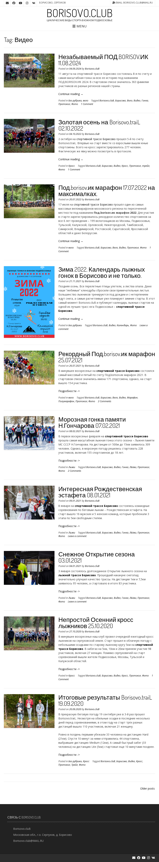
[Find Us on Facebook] (13, 3)
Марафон (132, 397)
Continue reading (70, 94)
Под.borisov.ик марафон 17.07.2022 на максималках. (106, 190)
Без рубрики (75, 100)
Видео (137, 100)
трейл (145, 165)
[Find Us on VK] (33, 3)
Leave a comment (77, 536)
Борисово (120, 100)
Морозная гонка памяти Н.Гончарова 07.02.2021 (92, 422)
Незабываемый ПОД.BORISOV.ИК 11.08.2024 (103, 60)
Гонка (145, 100)
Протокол (64, 104)
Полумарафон (66, 401)
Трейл (74, 764)
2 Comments (104, 401)
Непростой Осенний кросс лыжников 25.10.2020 (95, 622)
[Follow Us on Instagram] (27, 3)
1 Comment (87, 104)
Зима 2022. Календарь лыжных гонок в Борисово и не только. (101, 272)
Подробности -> (69, 391)
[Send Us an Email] (7, 3)
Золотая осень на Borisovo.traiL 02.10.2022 (99, 125)
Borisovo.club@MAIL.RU (28, 841)
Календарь (123, 325)
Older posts (147, 788)
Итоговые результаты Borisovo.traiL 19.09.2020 (105, 700)
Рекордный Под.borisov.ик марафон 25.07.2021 (106, 357)
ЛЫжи (133, 467)
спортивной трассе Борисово (96, 139)
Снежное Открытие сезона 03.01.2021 (96, 557)
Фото (74, 104)
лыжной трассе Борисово (77, 575)
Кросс (71, 165)
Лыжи (71, 467)
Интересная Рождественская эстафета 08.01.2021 (100, 492)
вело (85, 100)
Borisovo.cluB (80, 12)
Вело (129, 100)
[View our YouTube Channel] (20, 3)
